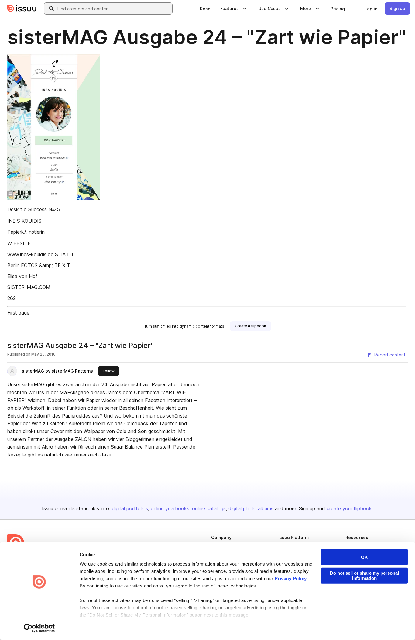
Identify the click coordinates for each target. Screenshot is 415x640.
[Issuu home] (22, 8)
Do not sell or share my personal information (364, 575)
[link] (205, 8)
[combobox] (113, 8)
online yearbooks (170, 508)
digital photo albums (250, 508)
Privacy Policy (291, 578)
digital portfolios (130, 508)
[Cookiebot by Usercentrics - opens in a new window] (39, 628)
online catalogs (209, 508)
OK (364, 557)
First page (18, 313)
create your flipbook (349, 508)
